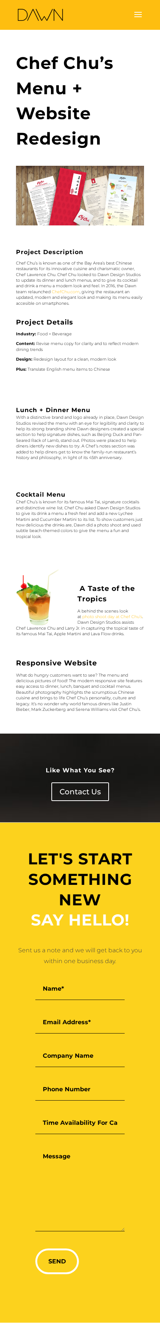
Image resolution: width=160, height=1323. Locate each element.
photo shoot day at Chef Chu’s (112, 616)
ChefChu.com (66, 291)
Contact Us (80, 791)
